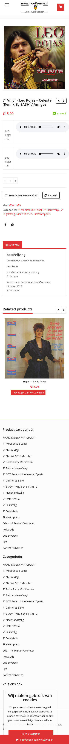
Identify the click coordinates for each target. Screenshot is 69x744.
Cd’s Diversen (10, 535)
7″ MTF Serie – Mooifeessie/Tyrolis (23, 474)
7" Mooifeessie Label (30, 210)
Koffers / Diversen (13, 548)
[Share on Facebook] (5, 224)
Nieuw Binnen (24, 214)
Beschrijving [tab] (12, 244)
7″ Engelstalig (10, 511)
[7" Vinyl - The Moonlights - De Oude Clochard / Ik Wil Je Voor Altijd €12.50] (58, 101)
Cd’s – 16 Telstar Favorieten (18, 523)
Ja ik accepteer (31, 733)
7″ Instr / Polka (11, 499)
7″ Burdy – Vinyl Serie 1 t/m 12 (20, 486)
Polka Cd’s (8, 529)
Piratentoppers (42, 214)
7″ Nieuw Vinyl (11, 450)
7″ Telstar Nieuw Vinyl (15, 468)
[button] (63, 87)
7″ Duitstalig (10, 505)
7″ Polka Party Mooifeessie (18, 462)
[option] (34, 57)
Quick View (36, 381)
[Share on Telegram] (12, 224)
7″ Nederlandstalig (13, 492)
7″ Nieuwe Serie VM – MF (17, 456)
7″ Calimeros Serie (13, 480)
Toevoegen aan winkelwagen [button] (28, 392)
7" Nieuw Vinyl (51, 210)
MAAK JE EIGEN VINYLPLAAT (19, 437)
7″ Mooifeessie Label (15, 443)
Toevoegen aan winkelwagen (36, 739)
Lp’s (5, 542)
